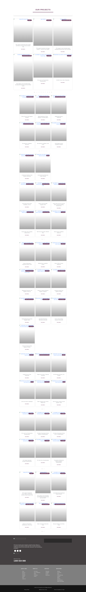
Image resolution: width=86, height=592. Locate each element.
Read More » (23, 49)
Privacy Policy (26, 589)
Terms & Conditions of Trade (59, 589)
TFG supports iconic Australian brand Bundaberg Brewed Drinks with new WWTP (43, 496)
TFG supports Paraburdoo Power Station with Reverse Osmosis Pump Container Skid (23, 45)
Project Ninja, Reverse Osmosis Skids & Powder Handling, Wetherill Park (59, 204)
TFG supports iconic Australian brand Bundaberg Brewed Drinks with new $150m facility (23, 84)
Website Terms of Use (43, 589)
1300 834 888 (20, 561)
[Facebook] (15, 551)
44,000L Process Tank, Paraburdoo (62, 80)
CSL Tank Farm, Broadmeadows (43, 460)
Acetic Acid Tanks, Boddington (27, 401)
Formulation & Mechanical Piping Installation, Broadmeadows (59, 461)
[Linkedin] (20, 551)
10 (51, 92)
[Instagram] (18, 551)
